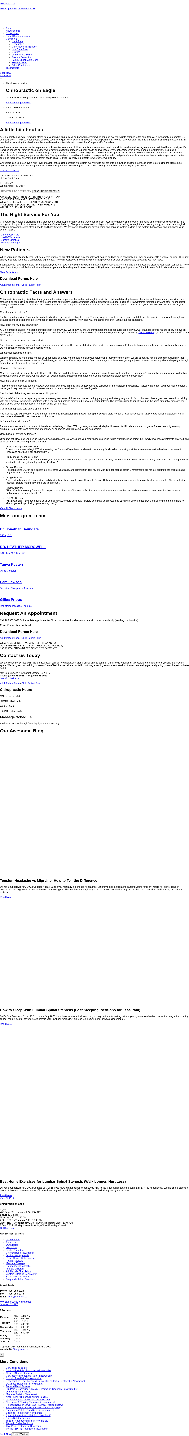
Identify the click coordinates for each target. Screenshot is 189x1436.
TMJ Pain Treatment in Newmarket (24, 1426)
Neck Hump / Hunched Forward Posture (27, 1397)
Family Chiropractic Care (25, 60)
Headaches (18, 44)
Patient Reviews (14, 1260)
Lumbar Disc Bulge (22, 54)
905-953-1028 (7, 3)
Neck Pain (17, 41)
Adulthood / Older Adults (18, 1271)
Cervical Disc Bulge (16, 1368)
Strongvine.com (21, 1349)
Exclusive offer (146, 332)
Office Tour (11, 1247)
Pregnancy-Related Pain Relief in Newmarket (30, 1410)
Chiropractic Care (10, 234)
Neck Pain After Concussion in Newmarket (28, 1399)
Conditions (11, 39)
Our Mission (12, 1245)
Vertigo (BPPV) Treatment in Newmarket (27, 1428)
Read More (6, 897)
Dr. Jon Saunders (15, 1250)
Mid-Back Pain (19, 62)
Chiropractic (12, 33)
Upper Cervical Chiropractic (20, 1258)
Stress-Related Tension (18, 1418)
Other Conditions (21, 65)
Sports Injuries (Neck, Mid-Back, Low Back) (28, 1415)
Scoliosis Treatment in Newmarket (24, 1413)
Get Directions (7, 1228)
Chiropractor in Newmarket (20, 1253)
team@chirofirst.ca (9, 678)
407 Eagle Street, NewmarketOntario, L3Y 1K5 (15, 1303)
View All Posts (7, 1198)
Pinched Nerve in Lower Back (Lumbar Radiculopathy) (34, 1405)
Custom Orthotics (10, 240)
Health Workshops (10, 237)
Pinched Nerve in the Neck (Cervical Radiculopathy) (33, 1407)
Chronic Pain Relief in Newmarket (23, 1378)
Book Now (5, 73)
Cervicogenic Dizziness (24, 46)
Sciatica (16, 52)
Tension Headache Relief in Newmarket (27, 1421)
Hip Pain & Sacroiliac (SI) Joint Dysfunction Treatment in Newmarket (41, 1389)
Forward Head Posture (18, 1386)
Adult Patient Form (9, 285)
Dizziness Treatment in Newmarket (24, 1383)
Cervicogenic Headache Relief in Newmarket (29, 1376)
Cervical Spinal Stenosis (19, 1373)
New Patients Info (9, 272)
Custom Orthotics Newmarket (21, 1274)
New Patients (13, 31)
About (9, 28)
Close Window (20, 1434)
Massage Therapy (10, 242)
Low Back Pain (20, 49)
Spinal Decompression (18, 36)
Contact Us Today (9, 170)
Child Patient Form (31, 285)
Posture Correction (21, 57)
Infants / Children (15, 1268)
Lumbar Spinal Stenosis (18, 1391)
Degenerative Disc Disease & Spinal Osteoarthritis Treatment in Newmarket (45, 1381)
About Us (11, 1242)
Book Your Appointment (18, 102)
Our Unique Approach (17, 1255)
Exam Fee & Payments (18, 1276)
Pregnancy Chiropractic (18, 1266)
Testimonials (12, 68)
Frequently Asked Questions (20, 1279)
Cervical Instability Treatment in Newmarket (28, 1370)
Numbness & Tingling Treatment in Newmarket (30, 1402)
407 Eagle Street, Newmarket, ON (17, 8)
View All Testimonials (11, 508)
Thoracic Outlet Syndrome (19, 1423)
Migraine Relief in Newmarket (21, 1394)
